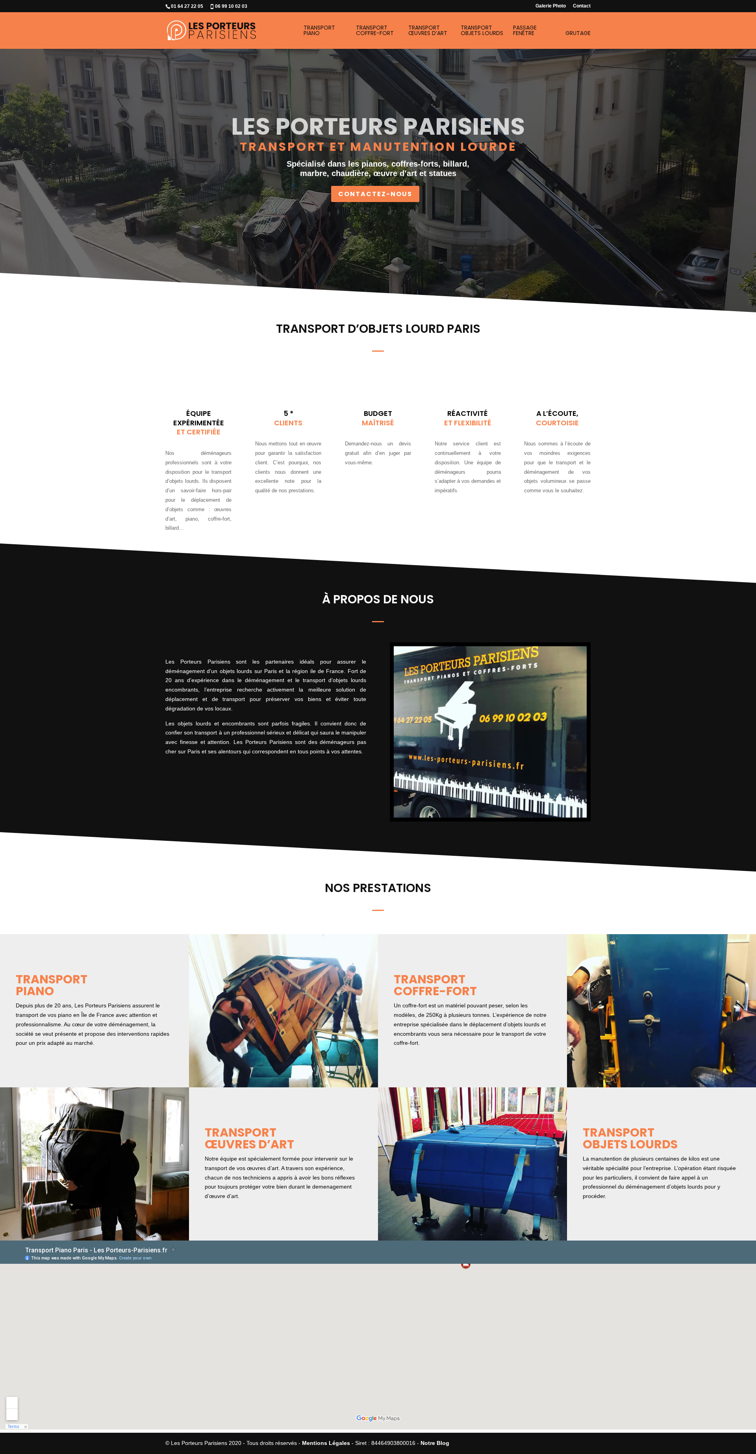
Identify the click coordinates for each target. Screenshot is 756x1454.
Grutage (578, 33)
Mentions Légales (326, 1443)
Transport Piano (319, 31)
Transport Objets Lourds (482, 31)
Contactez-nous (375, 193)
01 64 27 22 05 (187, 6)
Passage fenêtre (525, 31)
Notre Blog (435, 1443)
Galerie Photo (551, 6)
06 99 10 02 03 (231, 6)
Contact (582, 6)
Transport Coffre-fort (375, 31)
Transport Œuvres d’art (427, 31)
